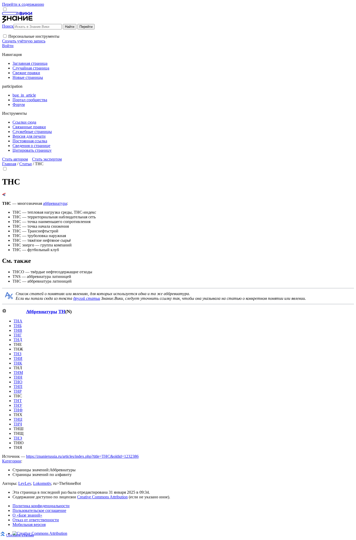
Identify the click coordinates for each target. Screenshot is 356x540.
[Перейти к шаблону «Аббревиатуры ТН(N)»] (4, 311)
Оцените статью (20, 535)
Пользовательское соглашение (39, 510)
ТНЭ (18, 438)
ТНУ (18, 405)
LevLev (24, 483)
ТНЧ (18, 424)
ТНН (18, 377)
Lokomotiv (42, 483)
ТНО (18, 382)
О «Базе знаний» (27, 515)
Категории (11, 461)
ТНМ (18, 372)
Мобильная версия (29, 524)
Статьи (25, 164)
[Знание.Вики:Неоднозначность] (9, 297)
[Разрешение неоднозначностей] (4, 194)
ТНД (18, 340)
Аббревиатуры (41, 311)
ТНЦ (18, 419)
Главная (9, 164)
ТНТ (18, 400)
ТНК (18, 363)
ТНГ (18, 335)
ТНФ (18, 410)
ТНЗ (17, 354)
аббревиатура (55, 203)
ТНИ (18, 358)
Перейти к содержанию (23, 4)
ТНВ (18, 330)
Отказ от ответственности (36, 520)
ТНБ (18, 325)
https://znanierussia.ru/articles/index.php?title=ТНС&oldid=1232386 (82, 456)
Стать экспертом (47, 159)
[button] (5, 36)
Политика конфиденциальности (41, 506)
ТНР (18, 391)
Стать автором (15, 159)
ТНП (18, 386)
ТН (61, 311)
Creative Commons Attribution (102, 497)
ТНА (18, 321)
